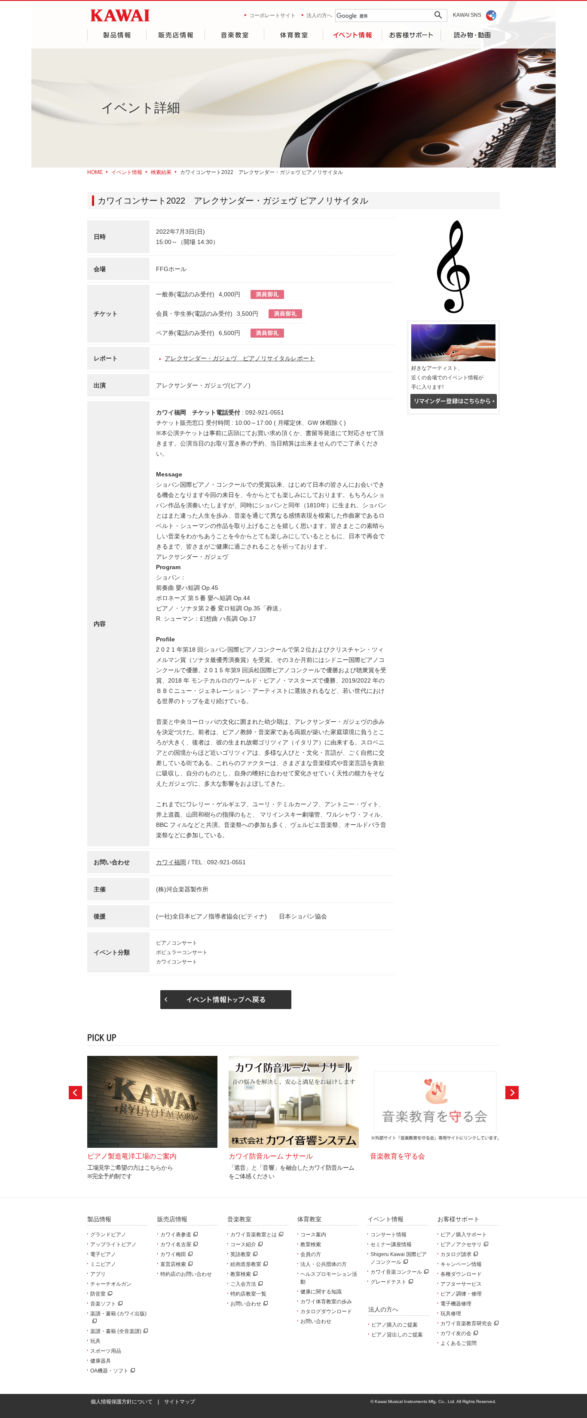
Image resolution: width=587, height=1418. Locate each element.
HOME (95, 172)
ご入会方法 (243, 1284)
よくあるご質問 (458, 1343)
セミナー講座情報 (391, 1244)
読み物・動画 (470, 35)
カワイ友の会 (455, 1333)
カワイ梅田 (173, 1254)
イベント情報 (352, 35)
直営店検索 (173, 1264)
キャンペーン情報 (461, 1264)
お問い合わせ (245, 1304)
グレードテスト (388, 1282)
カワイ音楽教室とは (253, 1235)
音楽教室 (234, 35)
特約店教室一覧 (248, 1294)
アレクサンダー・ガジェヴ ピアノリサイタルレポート (240, 358)
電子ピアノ (103, 1254)
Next (512, 1092)
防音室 (98, 1294)
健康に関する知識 (321, 1292)
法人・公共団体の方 (323, 1264)
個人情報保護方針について (122, 1402)
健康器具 (100, 1361)
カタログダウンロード (326, 1311)
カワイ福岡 (171, 862)
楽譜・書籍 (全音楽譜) (115, 1331)
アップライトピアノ (113, 1244)
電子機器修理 (455, 1304)
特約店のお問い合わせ (186, 1274)
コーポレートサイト (272, 15)
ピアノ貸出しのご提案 (397, 1335)
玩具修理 (450, 1314)
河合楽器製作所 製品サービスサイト (120, 15)
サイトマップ (179, 1402)
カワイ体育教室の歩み (326, 1302)
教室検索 (240, 1274)
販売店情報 (175, 35)
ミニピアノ (103, 1264)
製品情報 (116, 35)
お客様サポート (411, 35)
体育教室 (293, 35)
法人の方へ (319, 15)
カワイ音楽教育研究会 (466, 1323)
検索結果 (161, 172)
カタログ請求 (455, 1254)
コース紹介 (243, 1244)
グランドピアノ (108, 1235)
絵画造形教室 (245, 1264)
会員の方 (310, 1254)
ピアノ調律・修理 (461, 1294)
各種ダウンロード (461, 1274)
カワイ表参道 (175, 1235)
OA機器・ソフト (109, 1371)
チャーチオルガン (110, 1284)
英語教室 (240, 1254)
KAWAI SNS (467, 15)
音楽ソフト (103, 1304)
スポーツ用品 (105, 1351)
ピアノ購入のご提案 (394, 1325)
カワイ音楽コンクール (396, 1272)
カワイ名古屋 (175, 1244)
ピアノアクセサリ (461, 1244)
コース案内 (313, 1235)
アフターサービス (461, 1284)
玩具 (95, 1341)
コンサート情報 (388, 1235)
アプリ (98, 1274)
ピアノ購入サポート (463, 1235)
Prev (75, 1092)
